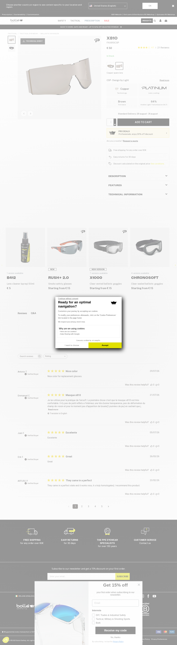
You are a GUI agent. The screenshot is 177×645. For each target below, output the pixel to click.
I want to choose (72, 345)
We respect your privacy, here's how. (71, 322)
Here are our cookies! (68, 332)
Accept (105, 345)
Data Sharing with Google (70, 334)
